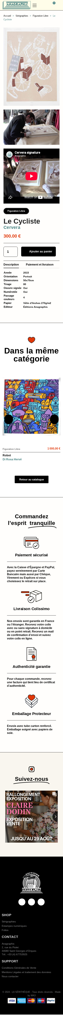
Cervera (12, 227)
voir (31, 436)
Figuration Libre (16, 211)
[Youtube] (31, 901)
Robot (7, 455)
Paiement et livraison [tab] (40, 264)
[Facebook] (21, 901)
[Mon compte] (58, 5)
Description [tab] (11, 264)
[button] (45, 5)
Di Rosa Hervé (12, 459)
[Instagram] (41, 901)
